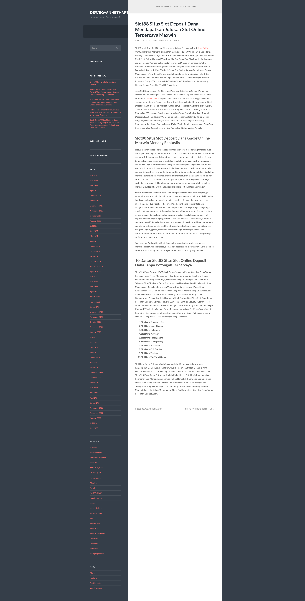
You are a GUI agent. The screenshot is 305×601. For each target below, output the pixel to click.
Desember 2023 (96, 312)
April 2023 (94, 352)
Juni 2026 (94, 180)
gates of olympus (96, 468)
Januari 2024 (95, 307)
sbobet (92, 503)
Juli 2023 (93, 337)
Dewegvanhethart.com (114, 12)
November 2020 (96, 408)
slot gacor (94, 528)
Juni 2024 (94, 281)
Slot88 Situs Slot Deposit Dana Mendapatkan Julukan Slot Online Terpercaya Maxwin (170, 29)
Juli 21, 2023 (141, 40)
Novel (92, 488)
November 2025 (96, 211)
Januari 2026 (95, 201)
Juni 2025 (94, 231)
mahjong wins (95, 478)
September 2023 (96, 327)
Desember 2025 (96, 206)
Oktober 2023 (95, 322)
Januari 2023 (95, 367)
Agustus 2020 (95, 418)
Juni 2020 (94, 428)
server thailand (96, 508)
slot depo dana (152, 98)
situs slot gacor (96, 513)
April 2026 (94, 190)
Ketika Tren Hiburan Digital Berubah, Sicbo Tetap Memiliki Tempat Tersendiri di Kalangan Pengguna (105, 112)
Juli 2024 (93, 276)
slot (91, 518)
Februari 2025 (95, 251)
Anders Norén (201, 409)
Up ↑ (212, 409)
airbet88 (93, 447)
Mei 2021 (94, 393)
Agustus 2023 (95, 332)
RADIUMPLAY (96, 493)
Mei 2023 (94, 347)
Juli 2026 (93, 175)
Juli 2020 (93, 423)
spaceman (94, 549)
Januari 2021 (95, 403)
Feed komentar (96, 583)
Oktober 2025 (95, 216)
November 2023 (96, 317)
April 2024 (94, 292)
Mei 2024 (94, 286)
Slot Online (203, 48)
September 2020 (96, 413)
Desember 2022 (96, 373)
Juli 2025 (93, 226)
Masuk (92, 573)
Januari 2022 (95, 383)
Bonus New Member (98, 457)
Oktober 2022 (95, 378)
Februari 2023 (95, 362)
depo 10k (93, 462)
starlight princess (97, 554)
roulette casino (96, 498)
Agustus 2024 (95, 271)
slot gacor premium (97, 533)
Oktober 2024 (95, 261)
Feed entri (94, 578)
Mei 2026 (94, 185)
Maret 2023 (95, 357)
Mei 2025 (94, 236)
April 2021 (94, 398)
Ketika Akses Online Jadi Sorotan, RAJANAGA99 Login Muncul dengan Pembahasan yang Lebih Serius (104, 92)
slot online (94, 543)
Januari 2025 (95, 256)
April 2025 (94, 241)
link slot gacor (95, 473)
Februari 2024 (95, 302)
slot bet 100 (95, 523)
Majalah (93, 483)
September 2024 (96, 266)
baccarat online (96, 452)
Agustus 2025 (95, 221)
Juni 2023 (94, 342)
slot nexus (94, 538)
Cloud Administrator (160, 40)
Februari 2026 (95, 196)
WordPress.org (96, 588)
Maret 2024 (95, 297)
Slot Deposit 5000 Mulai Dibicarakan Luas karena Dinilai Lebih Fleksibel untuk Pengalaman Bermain (104, 102)
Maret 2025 (95, 246)
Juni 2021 (94, 388)
